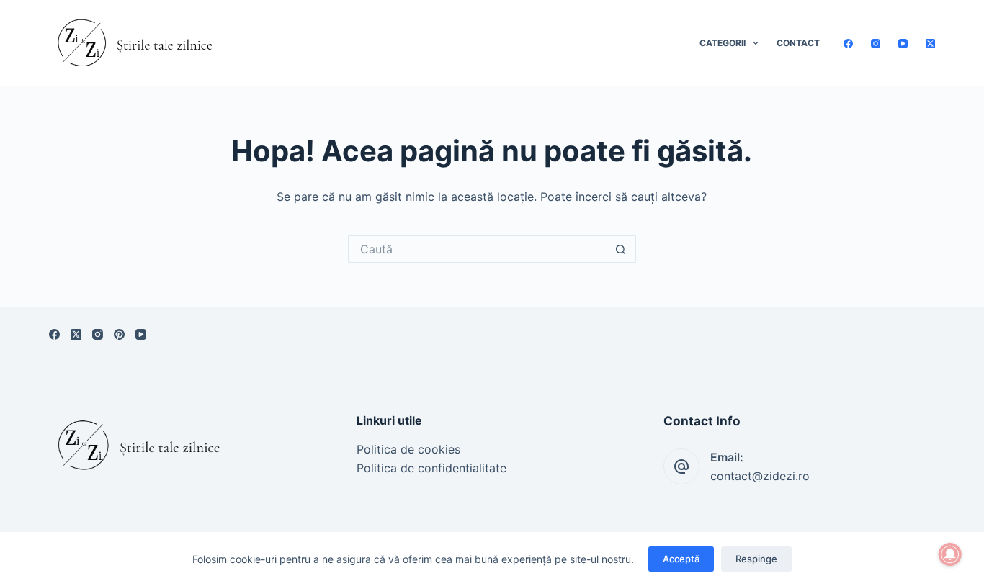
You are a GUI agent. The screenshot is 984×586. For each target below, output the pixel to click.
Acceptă (681, 558)
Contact (798, 42)
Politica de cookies (408, 449)
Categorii (722, 42)
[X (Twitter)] (930, 43)
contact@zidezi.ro (760, 476)
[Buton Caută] (621, 249)
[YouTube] (903, 43)
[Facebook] (848, 43)
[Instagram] (875, 43)
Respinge (756, 558)
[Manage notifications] (950, 554)
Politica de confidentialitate (431, 468)
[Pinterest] (119, 334)
